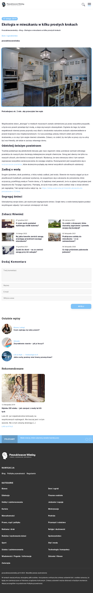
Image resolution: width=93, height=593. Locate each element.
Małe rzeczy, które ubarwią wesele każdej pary (39, 438)
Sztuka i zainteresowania (12, 550)
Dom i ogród (53, 489)
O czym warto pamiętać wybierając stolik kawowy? (27, 224)
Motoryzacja (53, 509)
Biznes (4, 489)
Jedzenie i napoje (55, 502)
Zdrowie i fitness (55, 556)
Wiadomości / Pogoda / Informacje (17, 556)
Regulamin (31, 473)
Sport (4, 543)
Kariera (5, 509)
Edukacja (6, 495)
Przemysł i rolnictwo (57, 522)
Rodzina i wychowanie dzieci (14, 536)
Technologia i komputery (58, 550)
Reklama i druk (8, 529)
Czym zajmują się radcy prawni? (26, 330)
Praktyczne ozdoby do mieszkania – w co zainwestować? (71, 238)
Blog (4, 473)
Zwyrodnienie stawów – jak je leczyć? (29, 344)
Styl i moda (53, 543)
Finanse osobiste (55, 495)
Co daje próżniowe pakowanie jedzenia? (75, 251)
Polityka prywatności (16, 473)
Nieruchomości (8, 516)
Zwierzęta (6, 563)
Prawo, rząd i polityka (11, 522)
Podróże (51, 516)
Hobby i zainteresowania (12, 502)
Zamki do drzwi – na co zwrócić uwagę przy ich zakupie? (29, 251)
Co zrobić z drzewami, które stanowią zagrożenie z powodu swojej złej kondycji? (75, 225)
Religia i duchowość (56, 529)
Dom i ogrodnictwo (10, 36)
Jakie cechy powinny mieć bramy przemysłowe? (33, 357)
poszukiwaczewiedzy (11, 41)
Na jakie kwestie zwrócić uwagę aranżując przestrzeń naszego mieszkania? (29, 238)
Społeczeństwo (54, 536)
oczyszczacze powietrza (12, 164)
